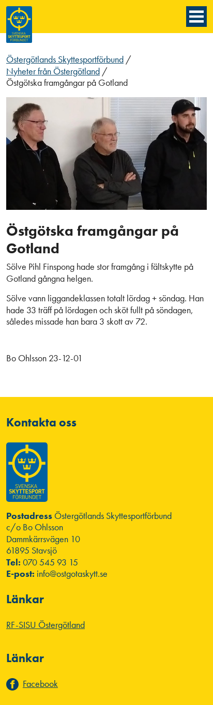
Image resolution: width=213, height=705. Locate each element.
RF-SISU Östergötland (45, 625)
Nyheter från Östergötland (53, 71)
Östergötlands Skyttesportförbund (65, 59)
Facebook (40, 683)
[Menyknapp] (196, 16)
